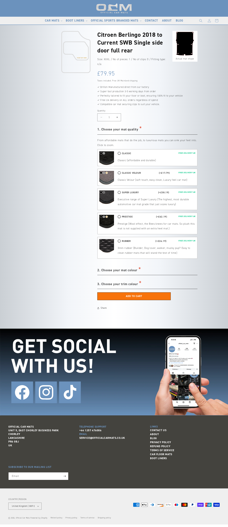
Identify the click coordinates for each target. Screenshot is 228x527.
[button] (53, 21)
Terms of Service (162, 450)
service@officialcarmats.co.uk (102, 438)
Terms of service (87, 517)
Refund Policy (160, 446)
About (154, 434)
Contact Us (158, 430)
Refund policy (56, 517)
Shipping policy (104, 517)
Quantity (101, 110)
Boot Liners (158, 458)
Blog (153, 438)
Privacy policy (71, 517)
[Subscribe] (64, 476)
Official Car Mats (23, 518)
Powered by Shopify (38, 518)
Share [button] (104, 308)
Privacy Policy (160, 442)
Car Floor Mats (161, 454)
